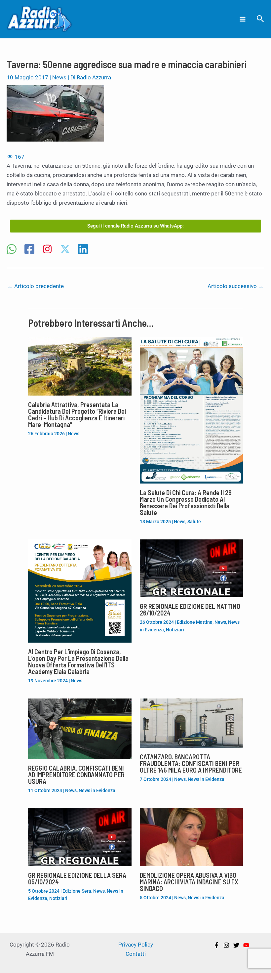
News (59, 77)
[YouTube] (246, 945)
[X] (65, 249)
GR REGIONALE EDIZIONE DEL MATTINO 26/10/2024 (190, 609)
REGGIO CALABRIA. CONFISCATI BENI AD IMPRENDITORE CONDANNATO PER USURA (76, 774)
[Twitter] (236, 945)
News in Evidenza (97, 790)
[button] (260, 19)
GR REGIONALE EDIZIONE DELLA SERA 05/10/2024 (77, 878)
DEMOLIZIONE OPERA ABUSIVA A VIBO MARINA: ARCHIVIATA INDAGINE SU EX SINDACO (189, 881)
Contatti (136, 954)
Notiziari (175, 629)
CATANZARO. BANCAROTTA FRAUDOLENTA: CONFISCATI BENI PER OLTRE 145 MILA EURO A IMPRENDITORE (191, 763)
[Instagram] (47, 249)
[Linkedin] (83, 249)
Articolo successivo (236, 286)
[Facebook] (29, 249)
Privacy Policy (135, 944)
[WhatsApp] (12, 249)
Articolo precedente (35, 286)
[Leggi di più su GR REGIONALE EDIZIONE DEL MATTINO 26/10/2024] (191, 568)
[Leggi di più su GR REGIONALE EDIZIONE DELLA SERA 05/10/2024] (80, 836)
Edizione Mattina (195, 622)
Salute (194, 521)
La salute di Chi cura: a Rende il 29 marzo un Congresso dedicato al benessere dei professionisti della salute (186, 502)
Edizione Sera (76, 891)
